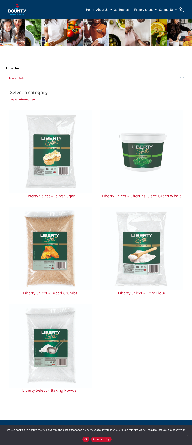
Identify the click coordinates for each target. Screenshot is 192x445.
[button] (181, 10)
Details (50, 152)
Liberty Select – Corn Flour (142, 293)
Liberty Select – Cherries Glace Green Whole (142, 195)
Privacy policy (101, 439)
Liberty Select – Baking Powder (50, 390)
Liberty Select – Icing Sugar (50, 195)
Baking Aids (16, 78)
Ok (86, 439)
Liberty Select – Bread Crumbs (50, 293)
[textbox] (96, 92)
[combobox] (96, 92)
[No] (187, 435)
